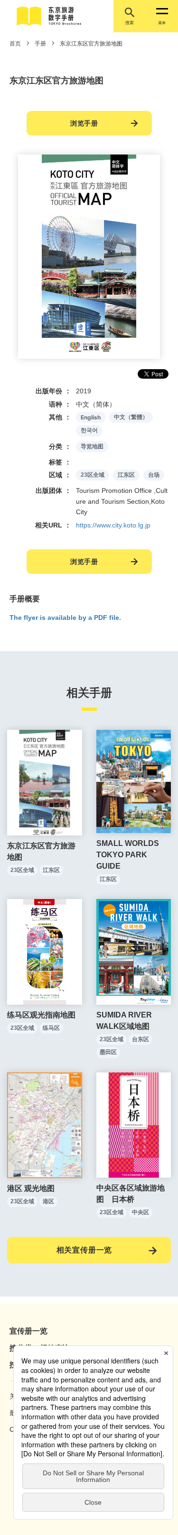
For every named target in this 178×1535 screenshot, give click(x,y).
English (91, 417)
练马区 (51, 1028)
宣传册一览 (28, 1331)
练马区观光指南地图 (41, 1015)
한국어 (89, 430)
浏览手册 (84, 123)
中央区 (140, 1212)
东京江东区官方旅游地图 (41, 851)
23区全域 (92, 475)
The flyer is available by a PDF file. (65, 617)
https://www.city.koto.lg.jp (113, 525)
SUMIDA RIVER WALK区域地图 (124, 1020)
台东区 (140, 1039)
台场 (153, 475)
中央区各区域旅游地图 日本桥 (130, 1193)
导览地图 (92, 446)
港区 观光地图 (31, 1188)
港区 (48, 1201)
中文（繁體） (131, 417)
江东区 (126, 475)
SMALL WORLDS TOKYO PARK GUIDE (127, 854)
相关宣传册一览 (84, 1250)
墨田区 (108, 1052)
